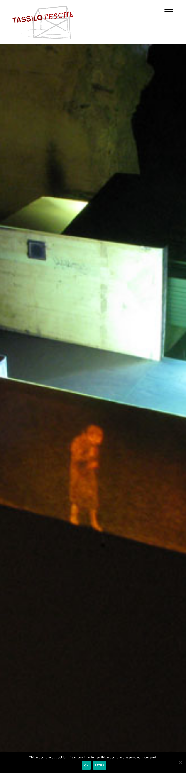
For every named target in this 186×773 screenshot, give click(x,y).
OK (86, 765)
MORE (99, 765)
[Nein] (180, 762)
